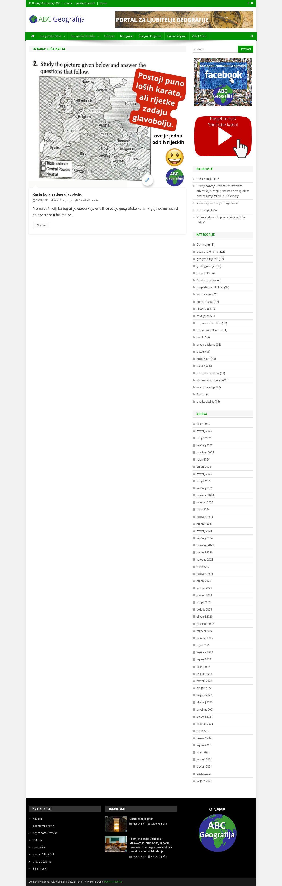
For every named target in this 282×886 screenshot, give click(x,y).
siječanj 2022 (205, 702)
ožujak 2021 (204, 773)
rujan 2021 (203, 730)
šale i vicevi (199, 36)
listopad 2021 (205, 723)
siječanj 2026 (205, 445)
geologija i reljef (206, 266)
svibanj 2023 (204, 588)
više (42, 225)
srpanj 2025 (204, 466)
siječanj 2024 (205, 538)
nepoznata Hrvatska (83, 36)
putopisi (109, 36)
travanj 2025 (204, 474)
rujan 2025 (203, 459)
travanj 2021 (204, 766)
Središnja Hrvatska (208, 373)
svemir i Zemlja (206, 387)
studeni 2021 (205, 716)
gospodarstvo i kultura (210, 287)
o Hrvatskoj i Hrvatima (210, 330)
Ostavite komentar (89, 200)
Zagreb (201, 394)
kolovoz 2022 (205, 652)
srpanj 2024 (204, 523)
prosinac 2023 (205, 545)
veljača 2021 (204, 781)
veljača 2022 (204, 695)
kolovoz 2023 (205, 573)
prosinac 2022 (205, 623)
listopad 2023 (205, 559)
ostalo (200, 337)
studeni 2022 (205, 631)
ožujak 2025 (204, 481)
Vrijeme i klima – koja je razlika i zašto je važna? (221, 220)
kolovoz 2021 (205, 738)
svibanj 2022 (204, 673)
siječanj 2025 (205, 488)
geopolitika (203, 273)
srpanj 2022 (204, 659)
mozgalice (126, 36)
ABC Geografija (63, 200)
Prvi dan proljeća (207, 210)
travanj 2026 (204, 431)
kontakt (103, 3)
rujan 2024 (203, 509)
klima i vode (204, 308)
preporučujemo (176, 36)
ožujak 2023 (204, 602)
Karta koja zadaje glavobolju (57, 194)
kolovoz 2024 (205, 516)
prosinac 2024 (205, 495)
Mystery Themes (113, 881)
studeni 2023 (205, 552)
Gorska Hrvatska (207, 280)
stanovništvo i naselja (210, 380)
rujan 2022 (203, 645)
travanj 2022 (204, 680)
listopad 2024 (205, 502)
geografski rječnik (150, 36)
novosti (37, 818)
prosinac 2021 (205, 709)
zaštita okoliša (205, 401)
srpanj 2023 (204, 580)
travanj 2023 (204, 595)
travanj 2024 (204, 531)
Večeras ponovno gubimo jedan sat (218, 203)
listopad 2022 (205, 638)
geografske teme (51, 36)
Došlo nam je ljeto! (208, 178)
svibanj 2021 (204, 759)
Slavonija (202, 365)
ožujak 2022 (204, 688)
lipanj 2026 (203, 423)
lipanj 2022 (203, 666)
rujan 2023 (203, 566)
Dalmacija (203, 244)
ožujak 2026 (204, 438)
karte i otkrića (205, 301)
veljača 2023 (204, 609)
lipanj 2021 (203, 752)
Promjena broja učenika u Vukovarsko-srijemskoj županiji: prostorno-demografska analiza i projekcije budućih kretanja (223, 191)
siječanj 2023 (205, 616)
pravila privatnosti (85, 3)
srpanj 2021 (204, 745)
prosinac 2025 (205, 452)
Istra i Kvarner (205, 294)
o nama (68, 3)
